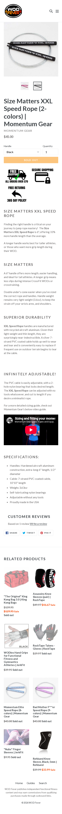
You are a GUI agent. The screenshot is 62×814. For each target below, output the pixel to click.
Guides (31, 783)
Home (19, 783)
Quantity (48, 146)
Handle (7, 146)
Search (43, 783)
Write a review (38, 523)
